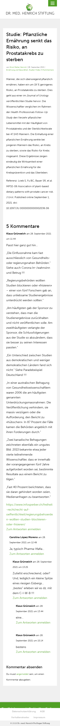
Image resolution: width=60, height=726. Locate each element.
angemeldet (22, 674)
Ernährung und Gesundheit (17, 70)
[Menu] (52, 3)
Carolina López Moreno (23, 537)
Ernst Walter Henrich (18, 67)
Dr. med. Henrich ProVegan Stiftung (33, 723)
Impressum (39, 717)
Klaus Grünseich (16, 233)
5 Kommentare (47, 70)
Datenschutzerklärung (24, 711)
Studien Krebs (34, 70)
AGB (42, 711)
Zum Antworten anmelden (23, 529)
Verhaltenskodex (20, 717)
